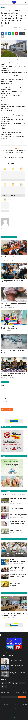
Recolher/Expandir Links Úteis (0, 635)
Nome (2, 385)
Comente (3, 398)
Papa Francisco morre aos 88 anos (14, 157)
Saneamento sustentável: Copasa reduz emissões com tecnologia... (18, 500)
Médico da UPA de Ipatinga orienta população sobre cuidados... (13, 304)
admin (5, 26)
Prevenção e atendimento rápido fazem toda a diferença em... (18, 507)
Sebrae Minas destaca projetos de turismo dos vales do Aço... (14, 281)
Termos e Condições (13, 708)
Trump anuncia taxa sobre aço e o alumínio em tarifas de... (18, 515)
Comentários (5, 382)
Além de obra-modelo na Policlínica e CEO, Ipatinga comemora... (12, 351)
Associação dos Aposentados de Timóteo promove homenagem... (18, 575)
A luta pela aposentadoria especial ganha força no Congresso (16, 583)
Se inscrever (22, 697)
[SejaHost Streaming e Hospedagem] (14, 717)
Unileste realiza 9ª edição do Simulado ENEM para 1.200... (17, 568)
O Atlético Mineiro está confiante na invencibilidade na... (18, 673)
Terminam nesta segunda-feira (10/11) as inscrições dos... (17, 522)
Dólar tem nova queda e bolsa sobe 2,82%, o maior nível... (17, 529)
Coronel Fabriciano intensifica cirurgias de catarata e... (16, 666)
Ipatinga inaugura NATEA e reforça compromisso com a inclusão (10, 327)
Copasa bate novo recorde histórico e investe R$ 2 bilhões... (14, 614)
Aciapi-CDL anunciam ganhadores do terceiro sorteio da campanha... (13, 374)
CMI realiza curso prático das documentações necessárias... (14, 257)
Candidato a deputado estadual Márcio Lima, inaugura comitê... (18, 560)
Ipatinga (3, 7)
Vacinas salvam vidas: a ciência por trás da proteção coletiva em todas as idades (14, 151)
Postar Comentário (7, 409)
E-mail (2, 392)
